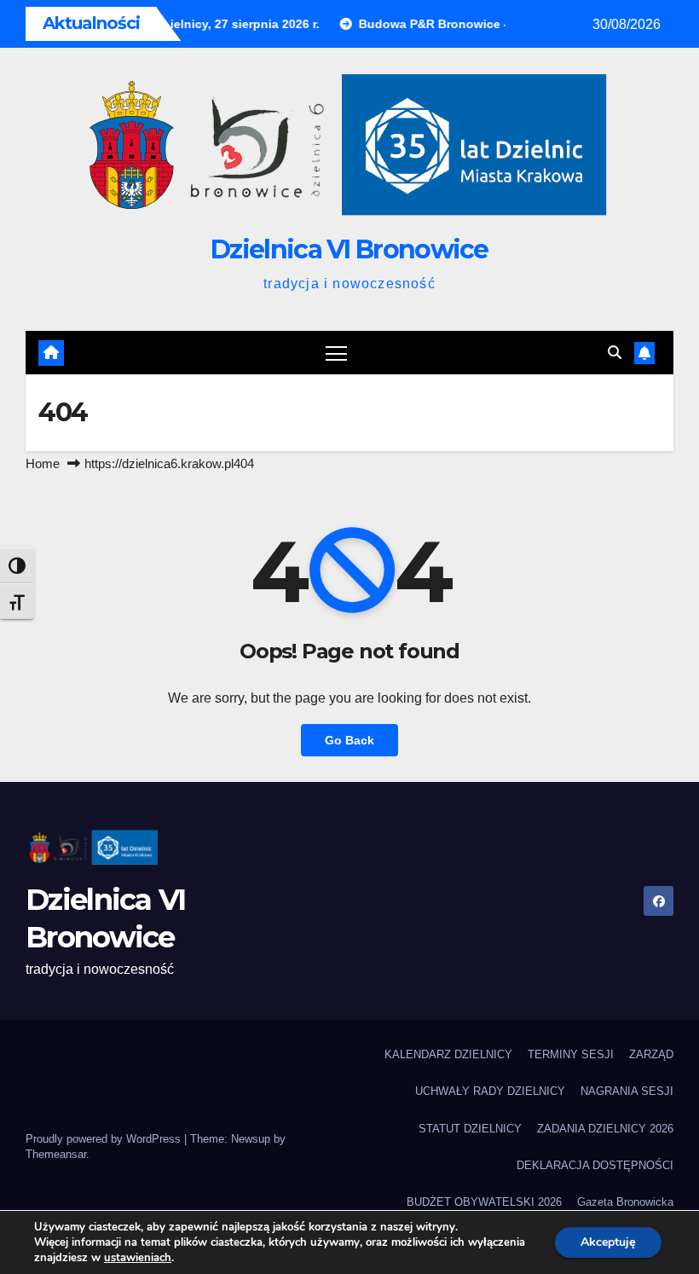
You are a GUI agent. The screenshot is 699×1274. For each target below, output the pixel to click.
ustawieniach (137, 1257)
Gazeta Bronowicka (625, 1202)
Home (43, 463)
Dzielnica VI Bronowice (349, 249)
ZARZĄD (651, 1054)
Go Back (349, 740)
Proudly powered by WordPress (105, 1138)
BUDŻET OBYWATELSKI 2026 (484, 1202)
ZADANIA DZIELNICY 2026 (605, 1128)
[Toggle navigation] (336, 352)
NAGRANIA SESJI (627, 1091)
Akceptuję (608, 1242)
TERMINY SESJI (571, 1054)
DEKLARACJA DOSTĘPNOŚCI (595, 1165)
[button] (614, 352)
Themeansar (56, 1154)
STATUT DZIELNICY (470, 1128)
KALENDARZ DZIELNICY (448, 1054)
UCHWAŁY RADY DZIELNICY (490, 1091)
